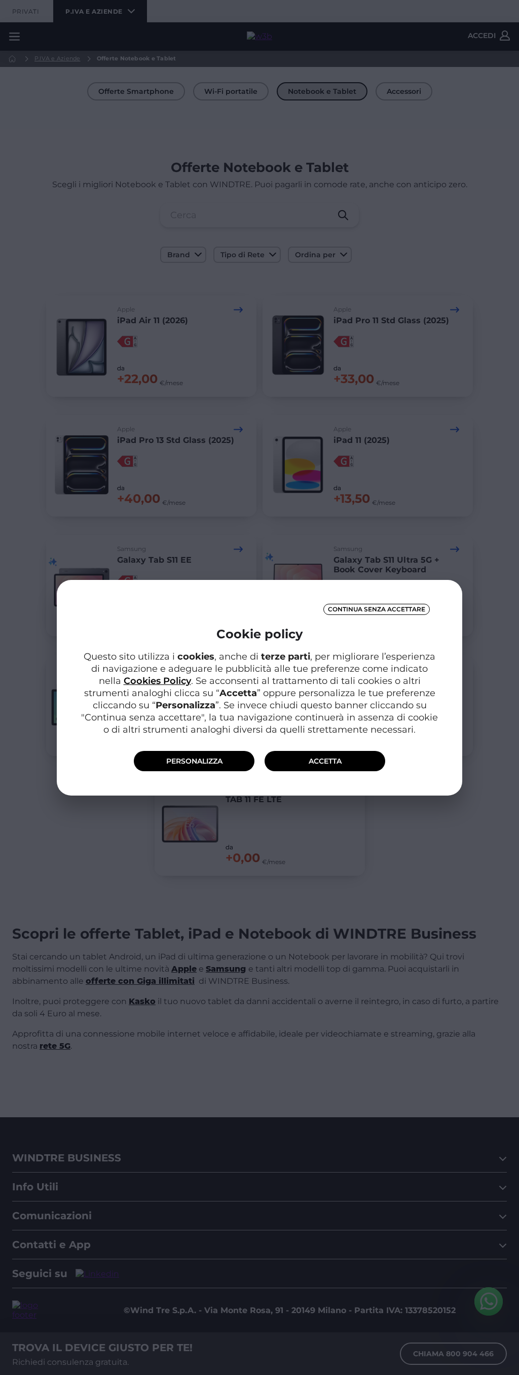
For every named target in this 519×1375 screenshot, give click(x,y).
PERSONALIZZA (194, 761)
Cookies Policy (157, 680)
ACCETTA (325, 761)
